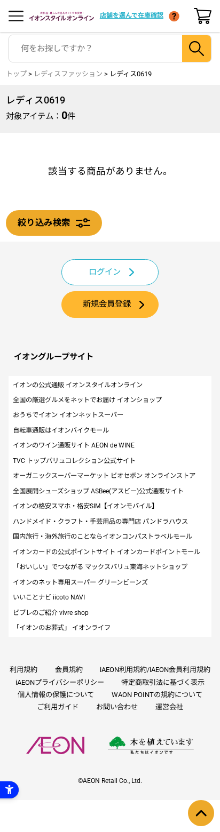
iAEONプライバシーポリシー (59, 682)
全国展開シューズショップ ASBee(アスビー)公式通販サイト (98, 491)
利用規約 (23, 670)
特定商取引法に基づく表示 (163, 682)
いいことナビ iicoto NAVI (49, 597)
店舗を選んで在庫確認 (131, 15)
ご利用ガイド (57, 707)
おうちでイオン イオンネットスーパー (68, 415)
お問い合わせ (117, 707)
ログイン (105, 272)
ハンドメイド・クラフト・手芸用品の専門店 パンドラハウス (100, 521)
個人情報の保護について (56, 695)
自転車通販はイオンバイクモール (61, 430)
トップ (16, 74)
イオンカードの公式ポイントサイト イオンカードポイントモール (106, 552)
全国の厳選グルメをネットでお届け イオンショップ (87, 400)
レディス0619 (130, 74)
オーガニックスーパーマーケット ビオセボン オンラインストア (104, 475)
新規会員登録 (107, 304)
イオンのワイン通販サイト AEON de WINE (74, 445)
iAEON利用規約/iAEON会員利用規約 (155, 670)
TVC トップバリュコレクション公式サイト (74, 461)
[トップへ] (201, 813)
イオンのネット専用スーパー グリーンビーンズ (80, 582)
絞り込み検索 (44, 223)
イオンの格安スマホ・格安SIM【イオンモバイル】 (85, 506)
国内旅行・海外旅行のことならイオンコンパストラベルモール (102, 536)
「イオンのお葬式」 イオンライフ (62, 627)
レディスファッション (68, 74)
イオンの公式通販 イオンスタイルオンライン (78, 385)
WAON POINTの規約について (157, 695)
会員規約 (69, 670)
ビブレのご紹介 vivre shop (51, 613)
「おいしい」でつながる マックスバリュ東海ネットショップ (100, 567)
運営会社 (169, 707)
